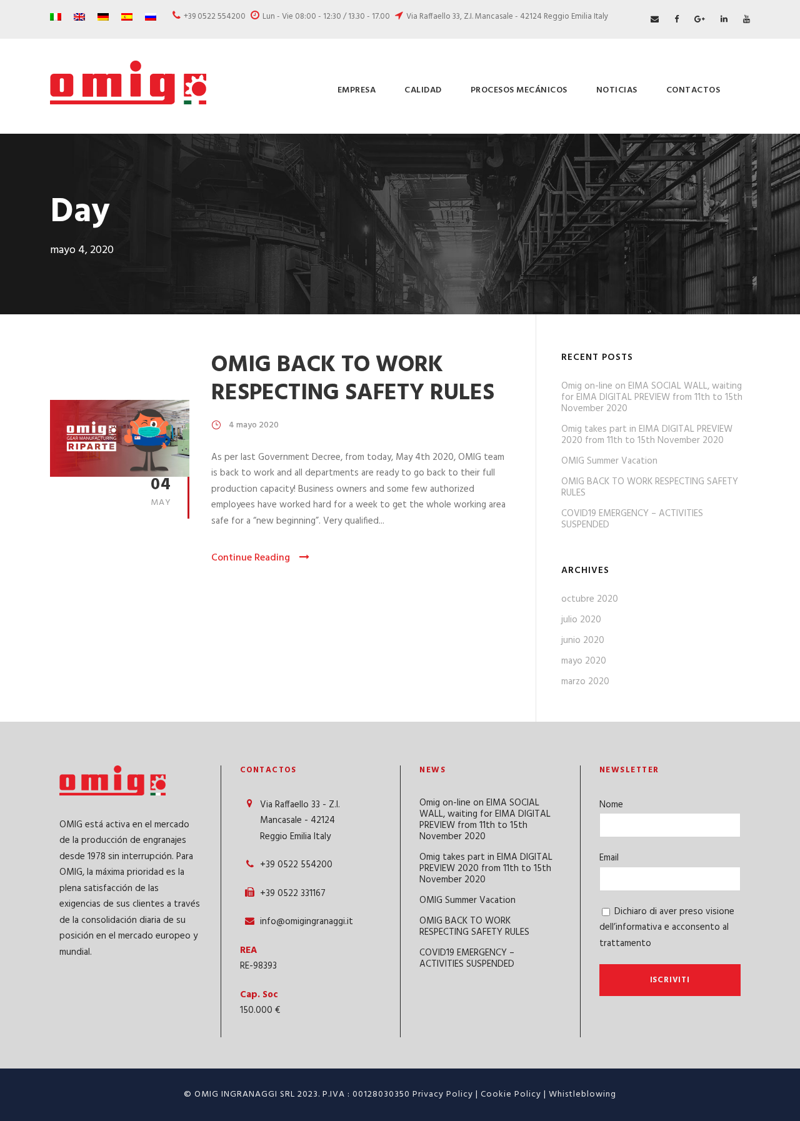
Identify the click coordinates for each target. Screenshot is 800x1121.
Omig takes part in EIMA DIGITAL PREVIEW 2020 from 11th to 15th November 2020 (646, 435)
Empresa (357, 90)
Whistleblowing (582, 1094)
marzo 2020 (585, 681)
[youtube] (746, 19)
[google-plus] (699, 19)
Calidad (423, 90)
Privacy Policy (442, 1094)
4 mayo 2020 (254, 425)
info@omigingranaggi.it (306, 921)
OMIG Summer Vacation (609, 461)
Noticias (617, 90)
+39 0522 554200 (215, 16)
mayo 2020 (583, 661)
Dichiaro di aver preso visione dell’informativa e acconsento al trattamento (666, 927)
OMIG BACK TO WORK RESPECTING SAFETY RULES (352, 379)
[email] (655, 19)
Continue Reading (250, 558)
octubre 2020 (589, 599)
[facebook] (676, 19)
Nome (611, 804)
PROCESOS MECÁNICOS (519, 90)
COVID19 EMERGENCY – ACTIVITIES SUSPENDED (632, 519)
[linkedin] (724, 19)
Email (609, 857)
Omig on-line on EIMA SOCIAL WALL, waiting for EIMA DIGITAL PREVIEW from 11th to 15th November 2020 (651, 397)
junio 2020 (582, 640)
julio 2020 (581, 619)
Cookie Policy (511, 1094)
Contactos (693, 90)
